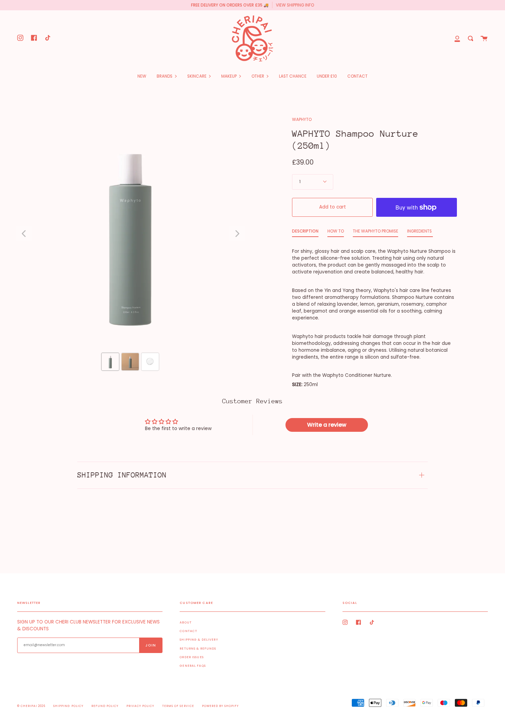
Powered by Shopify (220, 706)
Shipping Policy (68, 706)
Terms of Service (178, 706)
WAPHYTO (302, 119)
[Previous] (24, 233)
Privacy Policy (140, 706)
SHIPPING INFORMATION (122, 475)
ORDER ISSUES (191, 657)
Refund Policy (105, 706)
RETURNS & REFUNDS (198, 648)
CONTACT (188, 631)
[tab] (305, 232)
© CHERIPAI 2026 (31, 706)
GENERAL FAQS (192, 666)
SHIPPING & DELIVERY (199, 640)
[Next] (237, 233)
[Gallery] (130, 245)
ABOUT (186, 622)
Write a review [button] (326, 425)
